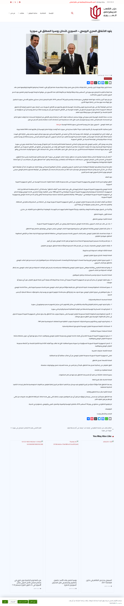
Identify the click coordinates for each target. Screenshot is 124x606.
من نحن (12, 13)
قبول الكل (32, 601)
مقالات (22, 13)
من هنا (58, 124)
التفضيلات (12, 601)
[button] (28, 13)
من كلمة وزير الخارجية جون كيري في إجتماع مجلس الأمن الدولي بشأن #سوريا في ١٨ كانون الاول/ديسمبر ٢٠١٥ (26, 582)
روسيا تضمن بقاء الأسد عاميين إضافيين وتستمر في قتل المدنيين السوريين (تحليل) (64, 582)
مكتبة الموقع (33, 13)
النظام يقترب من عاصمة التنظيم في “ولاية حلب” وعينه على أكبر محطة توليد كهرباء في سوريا (89, 429)
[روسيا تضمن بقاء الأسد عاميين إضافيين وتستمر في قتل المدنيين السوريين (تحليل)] (62, 441)
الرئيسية (51, 13)
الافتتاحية (43, 13)
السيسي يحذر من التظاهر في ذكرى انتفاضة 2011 (99, 581)
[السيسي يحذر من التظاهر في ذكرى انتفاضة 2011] (97, 441)
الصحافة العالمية (108, 78)
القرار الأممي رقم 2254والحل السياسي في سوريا (26, 428)
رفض (5, 601)
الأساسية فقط (23, 601)
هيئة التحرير (100, 75)
